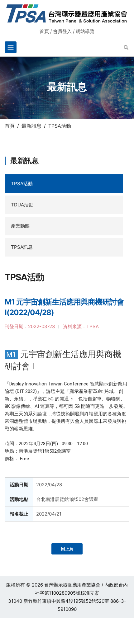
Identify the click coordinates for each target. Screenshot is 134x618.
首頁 (44, 31)
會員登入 (62, 31)
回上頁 (67, 548)
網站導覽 (85, 31)
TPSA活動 (22, 183)
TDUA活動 (22, 205)
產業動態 (20, 226)
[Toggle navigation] (11, 47)
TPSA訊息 (22, 247)
